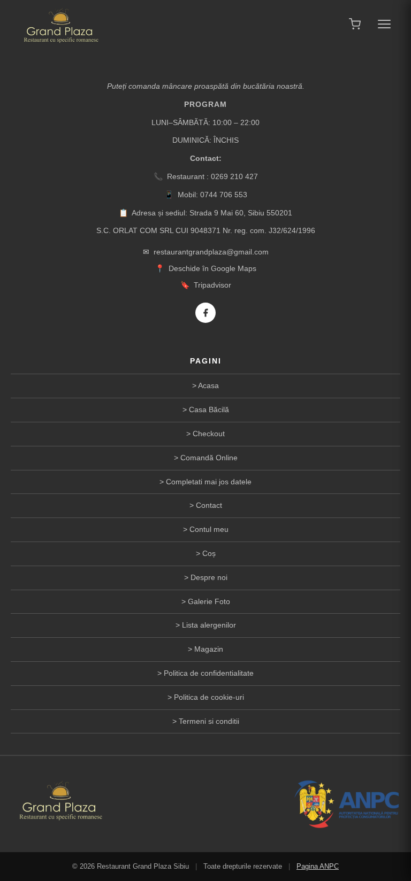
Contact (209, 505)
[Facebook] (205, 313)
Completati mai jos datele (209, 481)
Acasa (208, 385)
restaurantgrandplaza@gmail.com (211, 252)
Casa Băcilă (209, 409)
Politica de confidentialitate (209, 673)
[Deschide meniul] (384, 24)
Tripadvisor (212, 285)
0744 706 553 (223, 194)
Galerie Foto (209, 601)
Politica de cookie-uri (209, 697)
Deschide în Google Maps (212, 268)
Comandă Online (209, 457)
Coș (209, 553)
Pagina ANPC (317, 866)
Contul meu (209, 529)
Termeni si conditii (209, 721)
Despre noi (209, 577)
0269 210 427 (234, 176)
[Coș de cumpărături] (355, 24)
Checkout (209, 433)
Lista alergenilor (209, 625)
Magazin (208, 649)
